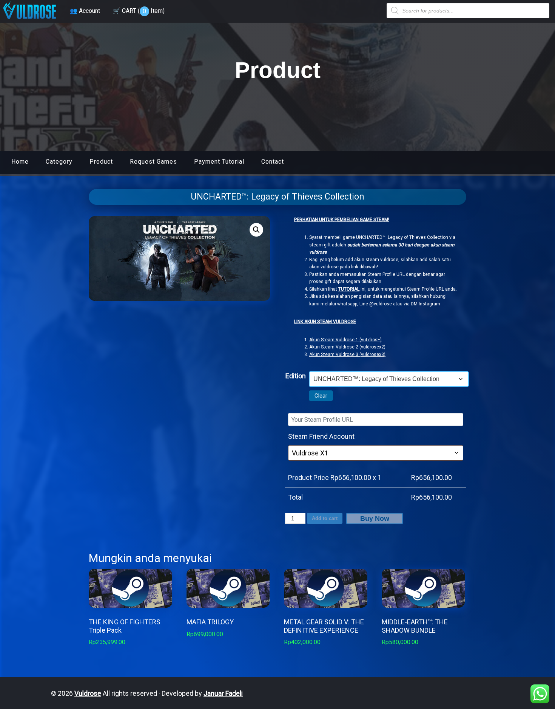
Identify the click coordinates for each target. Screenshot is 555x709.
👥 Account (85, 10)
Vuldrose (87, 693)
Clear (320, 395)
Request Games (153, 161)
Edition (295, 376)
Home (20, 161)
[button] (256, 230)
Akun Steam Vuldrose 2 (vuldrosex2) (347, 347)
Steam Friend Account (321, 436)
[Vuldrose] (29, 20)
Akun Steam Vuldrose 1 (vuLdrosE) (345, 339)
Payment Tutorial (219, 161)
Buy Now (374, 518)
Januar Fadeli (223, 693)
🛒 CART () (139, 10)
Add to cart (325, 518)
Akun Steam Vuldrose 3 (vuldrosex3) (347, 354)
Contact (272, 161)
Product (101, 161)
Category (59, 161)
